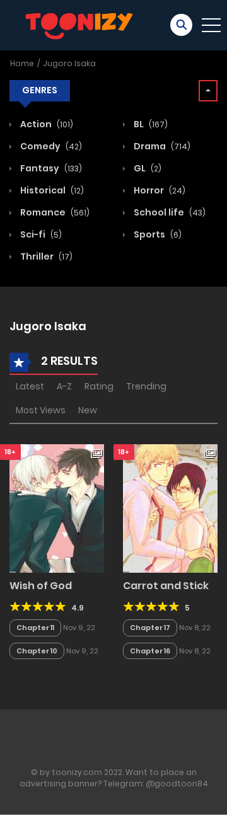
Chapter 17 (150, 628)
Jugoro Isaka (69, 63)
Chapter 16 (150, 651)
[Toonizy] (82, 24)
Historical (51, 190)
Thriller (45, 256)
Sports (157, 234)
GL (146, 168)
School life (169, 212)
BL (150, 124)
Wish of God (40, 585)
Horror (158, 190)
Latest (30, 386)
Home (22, 63)
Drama (161, 146)
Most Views (41, 410)
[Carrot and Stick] (170, 508)
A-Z (64, 386)
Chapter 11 (35, 628)
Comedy (50, 146)
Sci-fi (40, 234)
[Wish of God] (56, 508)
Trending (146, 386)
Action (45, 124)
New (87, 410)
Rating (99, 386)
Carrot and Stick (166, 585)
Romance (54, 212)
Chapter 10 (36, 651)
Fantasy (50, 168)
